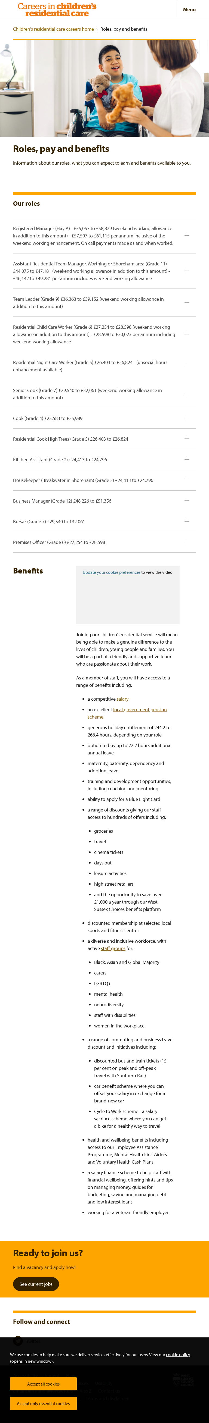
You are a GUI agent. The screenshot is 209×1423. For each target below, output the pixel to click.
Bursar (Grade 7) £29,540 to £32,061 (49, 521)
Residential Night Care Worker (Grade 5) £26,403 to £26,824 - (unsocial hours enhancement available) (90, 366)
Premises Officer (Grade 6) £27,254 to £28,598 (59, 542)
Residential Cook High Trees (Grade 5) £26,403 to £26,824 (70, 439)
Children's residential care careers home (53, 29)
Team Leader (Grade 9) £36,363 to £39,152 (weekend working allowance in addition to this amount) (88, 302)
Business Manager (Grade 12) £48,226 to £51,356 (62, 501)
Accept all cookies (43, 1384)
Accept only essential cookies (43, 1403)
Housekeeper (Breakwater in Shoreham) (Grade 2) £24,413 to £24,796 (83, 480)
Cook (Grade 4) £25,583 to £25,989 (47, 418)
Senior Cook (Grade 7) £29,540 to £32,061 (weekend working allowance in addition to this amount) (87, 394)
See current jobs (36, 1284)
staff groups (113, 948)
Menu (189, 9)
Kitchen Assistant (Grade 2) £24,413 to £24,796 (60, 459)
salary (122, 699)
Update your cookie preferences (111, 572)
